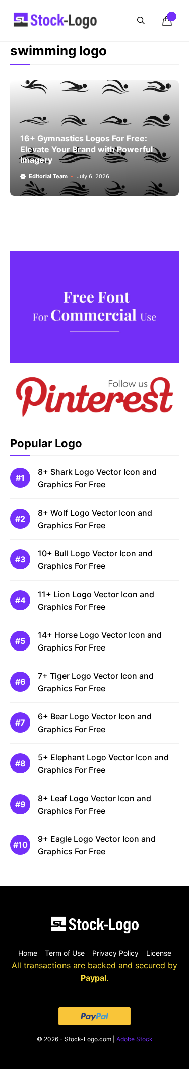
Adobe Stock (134, 1039)
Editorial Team (48, 176)
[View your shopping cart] (167, 21)
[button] (141, 20)
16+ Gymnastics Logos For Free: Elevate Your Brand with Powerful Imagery (86, 149)
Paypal (93, 978)
